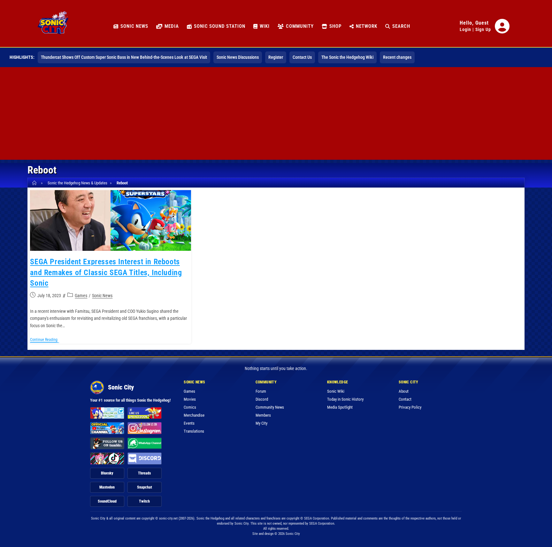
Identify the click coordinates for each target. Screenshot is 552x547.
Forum (261, 391)
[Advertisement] (276, 115)
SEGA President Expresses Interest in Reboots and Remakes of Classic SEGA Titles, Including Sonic (106, 272)
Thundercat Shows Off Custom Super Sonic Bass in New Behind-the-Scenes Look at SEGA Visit (124, 57)
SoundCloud (107, 501)
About (404, 391)
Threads (144, 473)
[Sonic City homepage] (53, 26)
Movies (190, 399)
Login (465, 29)
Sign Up (483, 29)
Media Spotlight (340, 407)
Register (275, 57)
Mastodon (107, 487)
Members (263, 415)
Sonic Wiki (335, 391)
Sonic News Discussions (238, 57)
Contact (405, 399)
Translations (194, 431)
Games (81, 295)
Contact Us (302, 57)
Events (189, 423)
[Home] (35, 183)
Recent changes (397, 57)
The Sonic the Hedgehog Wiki (347, 57)
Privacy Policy (410, 407)
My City (261, 423)
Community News (270, 407)
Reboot (122, 183)
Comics (190, 407)
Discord (262, 399)
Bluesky (107, 473)
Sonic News (102, 295)
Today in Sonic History (345, 399)
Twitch (144, 501)
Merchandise (194, 415)
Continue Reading (44, 340)
